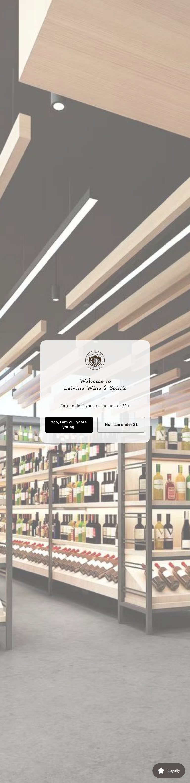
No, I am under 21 (121, 424)
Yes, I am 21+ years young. (69, 424)
